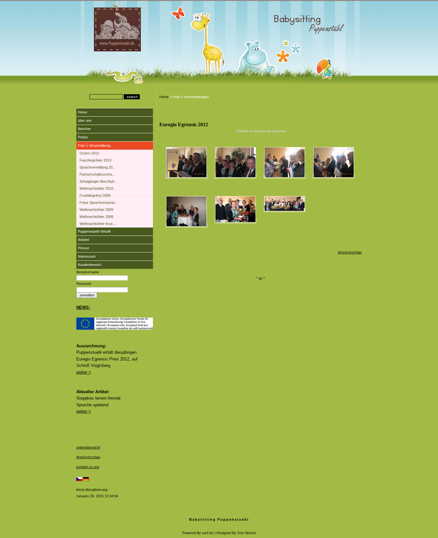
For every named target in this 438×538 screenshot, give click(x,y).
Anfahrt (83, 240)
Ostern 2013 (89, 153)
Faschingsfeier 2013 (95, 160)
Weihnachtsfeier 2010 (96, 188)
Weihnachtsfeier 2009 (96, 209)
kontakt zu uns (87, 467)
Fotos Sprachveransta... (98, 202)
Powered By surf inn (198, 533)
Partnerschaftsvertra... (97, 174)
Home (82, 112)
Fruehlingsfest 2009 (95, 195)
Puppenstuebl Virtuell (94, 231)
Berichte (84, 129)
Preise (83, 137)
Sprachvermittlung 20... (97, 167)
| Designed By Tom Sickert (235, 533)
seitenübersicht (88, 447)
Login (81, 519)
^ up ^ (260, 278)
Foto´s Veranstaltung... (95, 145)
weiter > (83, 372)
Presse (83, 248)
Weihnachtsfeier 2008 (96, 217)
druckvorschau (88, 457)
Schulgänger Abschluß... (98, 181)
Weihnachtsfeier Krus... (98, 224)
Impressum (87, 256)
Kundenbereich (89, 265)
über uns (85, 120)
